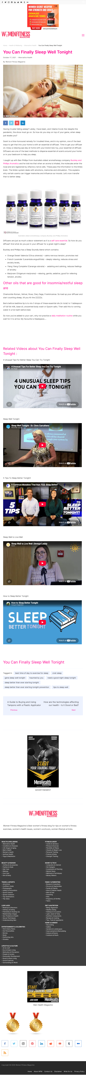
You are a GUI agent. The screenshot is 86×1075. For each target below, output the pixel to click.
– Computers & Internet (53, 865)
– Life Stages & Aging (9, 848)
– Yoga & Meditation (8, 856)
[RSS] (5, 1052)
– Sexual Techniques (9, 918)
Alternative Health (25, 57)
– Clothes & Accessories (10, 865)
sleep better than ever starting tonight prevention (27, 687)
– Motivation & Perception (10, 952)
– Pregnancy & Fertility (52, 899)
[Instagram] (8, 2)
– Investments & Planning (53, 869)
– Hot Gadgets (50, 867)
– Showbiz (5, 939)
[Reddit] (18, 2)
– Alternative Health (8, 844)
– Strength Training (51, 856)
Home (30, 1071)
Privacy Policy (79, 1071)
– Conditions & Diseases (10, 846)
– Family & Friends (51, 888)
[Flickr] (27, 2)
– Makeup (5, 871)
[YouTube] (21, 2)
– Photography (7, 888)
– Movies (5, 933)
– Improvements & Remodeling (55, 931)
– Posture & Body (51, 854)
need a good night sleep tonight (62, 678)
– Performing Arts (7, 937)
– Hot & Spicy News (8, 929)
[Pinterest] (12, 2)
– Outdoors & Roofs (51, 935)
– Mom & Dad (49, 892)
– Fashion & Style (7, 867)
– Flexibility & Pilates (52, 848)
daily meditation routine (61, 316)
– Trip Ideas (6, 899)
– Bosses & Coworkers (52, 884)
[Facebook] (2, 2)
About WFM (38, 1071)
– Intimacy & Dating (8, 910)
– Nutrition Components (53, 916)
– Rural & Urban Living (9, 958)
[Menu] (83, 35)
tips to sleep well (60, 687)
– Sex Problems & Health (10, 916)
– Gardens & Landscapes (53, 929)
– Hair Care (5, 869)
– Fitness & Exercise (52, 846)
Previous (13, 710)
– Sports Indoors (7, 892)
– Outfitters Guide (8, 886)
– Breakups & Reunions (9, 907)
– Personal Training (51, 852)
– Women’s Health (8, 852)
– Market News (50, 871)
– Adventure (6, 884)
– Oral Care (5, 873)
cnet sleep (57, 673)
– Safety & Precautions (9, 890)
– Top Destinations (8, 896)
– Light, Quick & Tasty (52, 914)
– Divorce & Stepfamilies (53, 886)
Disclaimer (58, 1071)
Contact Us (48, 1071)
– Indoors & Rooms (51, 933)
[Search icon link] (82, 2)
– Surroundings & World (10, 962)
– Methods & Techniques (53, 873)
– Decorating (49, 925)
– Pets (47, 896)
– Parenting (49, 894)
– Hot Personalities (8, 931)
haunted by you (36, 678)
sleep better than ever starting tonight (22, 682)
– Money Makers (50, 875)
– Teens (47, 901)
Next (74, 710)
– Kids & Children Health (53, 890)
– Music (4, 935)
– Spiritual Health (7, 854)
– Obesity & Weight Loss (53, 850)
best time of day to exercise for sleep (31, 673)
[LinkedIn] (15, 2)
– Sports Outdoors (8, 894)
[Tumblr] (24, 2)
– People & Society (8, 954)
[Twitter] (5, 2)
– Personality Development (11, 956)
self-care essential (59, 241)
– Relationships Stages (9, 914)
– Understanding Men (9, 920)
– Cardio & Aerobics (52, 844)
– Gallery (48, 927)
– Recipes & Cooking (52, 918)
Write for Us (68, 1071)
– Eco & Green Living (9, 950)
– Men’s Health (6, 850)
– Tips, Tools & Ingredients (54, 920)
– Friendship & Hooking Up (11, 912)
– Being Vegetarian (51, 907)
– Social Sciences (7, 960)
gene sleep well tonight (15, 678)
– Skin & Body (6, 875)
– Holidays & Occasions (53, 912)
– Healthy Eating (50, 910)
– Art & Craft (6, 948)
